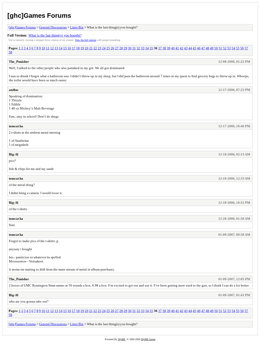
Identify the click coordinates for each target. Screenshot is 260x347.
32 (138, 48)
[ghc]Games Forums (39, 15)
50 (216, 48)
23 (99, 48)
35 (151, 48)
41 (177, 48)
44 (190, 48)
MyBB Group (148, 339)
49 (212, 48)
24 (104, 48)
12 (52, 48)
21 (91, 48)
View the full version (85, 40)
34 (147, 48)
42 (181, 48)
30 (130, 48)
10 (43, 48)
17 (73, 48)
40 (173, 48)
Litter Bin (77, 27)
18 (78, 48)
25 (108, 48)
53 (229, 48)
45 (194, 48)
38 (164, 48)
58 (10, 52)
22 (95, 48)
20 (86, 48)
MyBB (121, 339)
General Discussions (53, 27)
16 (69, 48)
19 (82, 48)
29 (125, 48)
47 (203, 48)
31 (134, 48)
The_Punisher (19, 62)
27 (117, 48)
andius (13, 90)
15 (65, 48)
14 (60, 48)
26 (112, 48)
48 (207, 48)
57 (246, 48)
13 (56, 48)
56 (242, 48)
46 (199, 48)
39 (168, 48)
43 (186, 48)
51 (220, 48)
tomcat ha (16, 126)
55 (237, 48)
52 (224, 48)
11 (48, 48)
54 (233, 48)
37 (160, 48)
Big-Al (13, 154)
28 (121, 48)
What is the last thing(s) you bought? (55, 35)
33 (142, 48)
